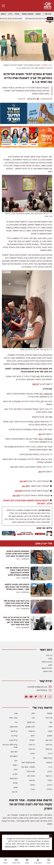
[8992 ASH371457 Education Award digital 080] (27, 123)
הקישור (35, 384)
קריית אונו (14, 731)
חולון (33, 713)
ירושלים (32, 740)
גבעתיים (49, 762)
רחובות (15, 765)
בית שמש (49, 749)
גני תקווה (49, 776)
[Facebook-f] (45, 697)
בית (50, 65)
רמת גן (15, 774)
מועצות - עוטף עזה (28, 767)
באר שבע (49, 744)
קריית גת (14, 735)
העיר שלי (48, 14)
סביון (15, 713)
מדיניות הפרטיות (10, 846)
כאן (40, 434)
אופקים (49, 713)
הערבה (49, 785)
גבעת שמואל (47, 758)
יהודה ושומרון (30, 727)
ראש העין (14, 751)
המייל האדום (16, 863)
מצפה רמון (31, 776)
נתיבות (32, 785)
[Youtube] (31, 697)
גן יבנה (49, 771)
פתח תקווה (13, 727)
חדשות (38, 14)
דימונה (50, 780)
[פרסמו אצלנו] (38, 860)
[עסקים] (27, 860)
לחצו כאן (24, 481)
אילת (50, 727)
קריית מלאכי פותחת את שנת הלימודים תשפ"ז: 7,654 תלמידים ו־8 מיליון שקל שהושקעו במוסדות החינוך (17, 571)
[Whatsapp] (50, 697)
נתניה (33, 789)
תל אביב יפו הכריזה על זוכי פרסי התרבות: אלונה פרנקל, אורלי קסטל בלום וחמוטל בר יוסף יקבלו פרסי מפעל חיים (16, 621)
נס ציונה (32, 780)
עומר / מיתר (13, 718)
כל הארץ (32, 744)
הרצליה (49, 789)
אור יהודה (48, 718)
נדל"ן (10, 14)
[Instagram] (41, 697)
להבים (32, 753)
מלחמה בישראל (27, 14)
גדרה (50, 767)
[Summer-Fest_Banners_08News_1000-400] (27, 146)
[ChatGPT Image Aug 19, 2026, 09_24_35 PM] (27, 535)
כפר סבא (32, 749)
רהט (15, 760)
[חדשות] (5, 860)
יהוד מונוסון (31, 722)
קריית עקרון (13, 740)
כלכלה (17, 14)
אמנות (44, 65)
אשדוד (50, 731)
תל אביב (14, 792)
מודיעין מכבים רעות (28, 762)
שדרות (15, 783)
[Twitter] (36, 697)
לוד (34, 758)
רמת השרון (13, 778)
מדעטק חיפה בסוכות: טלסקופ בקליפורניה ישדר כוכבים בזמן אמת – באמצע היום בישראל (17, 586)
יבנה (33, 718)
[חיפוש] (48, 860)
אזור (50, 722)
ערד (16, 722)
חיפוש (48, 863)
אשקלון (49, 735)
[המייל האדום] (16, 860)
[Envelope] (26, 697)
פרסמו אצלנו (38, 863)
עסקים (27, 863)
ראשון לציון (13, 756)
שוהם (15, 787)
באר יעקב (48, 740)
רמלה (15, 769)
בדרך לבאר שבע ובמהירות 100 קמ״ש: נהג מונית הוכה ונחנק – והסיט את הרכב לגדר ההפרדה (16, 603)
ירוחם (33, 735)
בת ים (50, 753)
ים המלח (32, 731)
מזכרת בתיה (30, 771)
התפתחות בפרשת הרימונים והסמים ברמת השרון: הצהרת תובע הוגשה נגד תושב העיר (17, 553)
